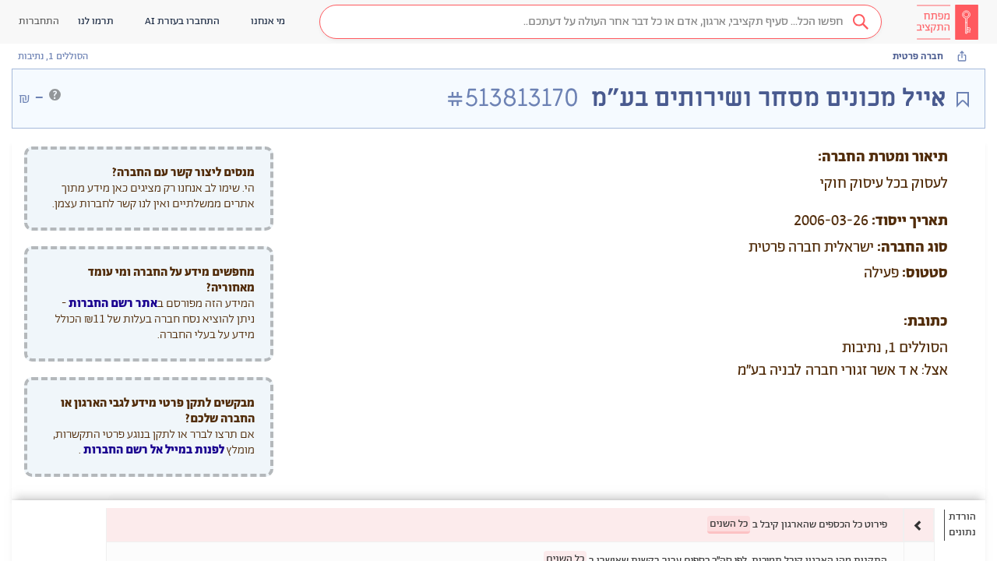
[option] (520, 525)
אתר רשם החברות (113, 303)
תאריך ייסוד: (910, 221)
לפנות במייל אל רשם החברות (152, 450)
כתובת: (926, 322)
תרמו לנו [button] (96, 21)
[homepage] (947, 22)
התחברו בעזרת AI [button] (182, 21)
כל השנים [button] (729, 524)
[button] (600, 22)
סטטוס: (925, 273)
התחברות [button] (39, 21)
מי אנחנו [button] (268, 21)
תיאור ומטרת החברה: (883, 157)
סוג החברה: (912, 248)
